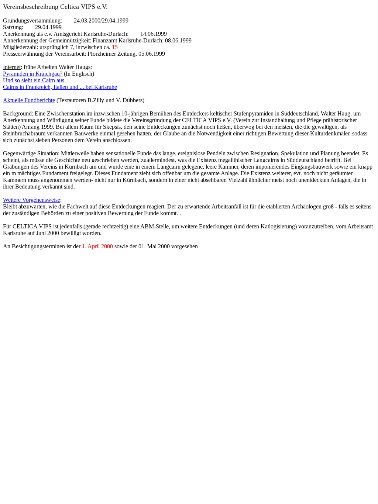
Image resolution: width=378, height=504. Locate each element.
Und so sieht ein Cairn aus (33, 80)
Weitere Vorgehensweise (31, 200)
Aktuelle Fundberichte (29, 100)
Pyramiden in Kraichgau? (32, 73)
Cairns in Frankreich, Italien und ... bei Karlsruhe (60, 87)
